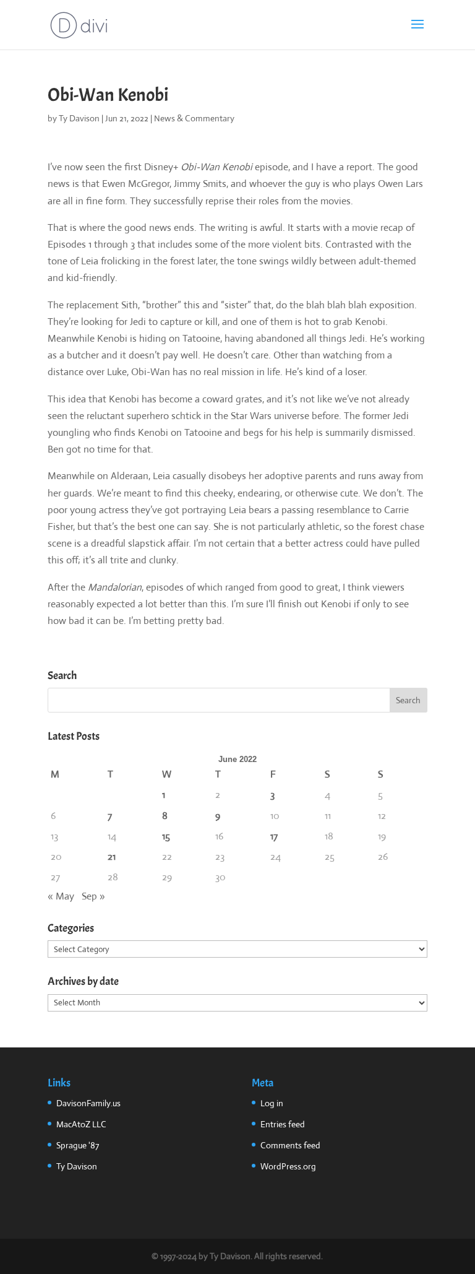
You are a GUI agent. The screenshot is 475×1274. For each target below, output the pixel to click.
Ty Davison (79, 118)
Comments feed (290, 1145)
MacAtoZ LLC (81, 1124)
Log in (271, 1103)
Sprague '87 (77, 1145)
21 (112, 856)
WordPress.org (288, 1166)
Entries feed (282, 1124)
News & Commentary (194, 118)
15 (166, 836)
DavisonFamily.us (88, 1103)
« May (61, 896)
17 (274, 836)
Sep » (93, 896)
